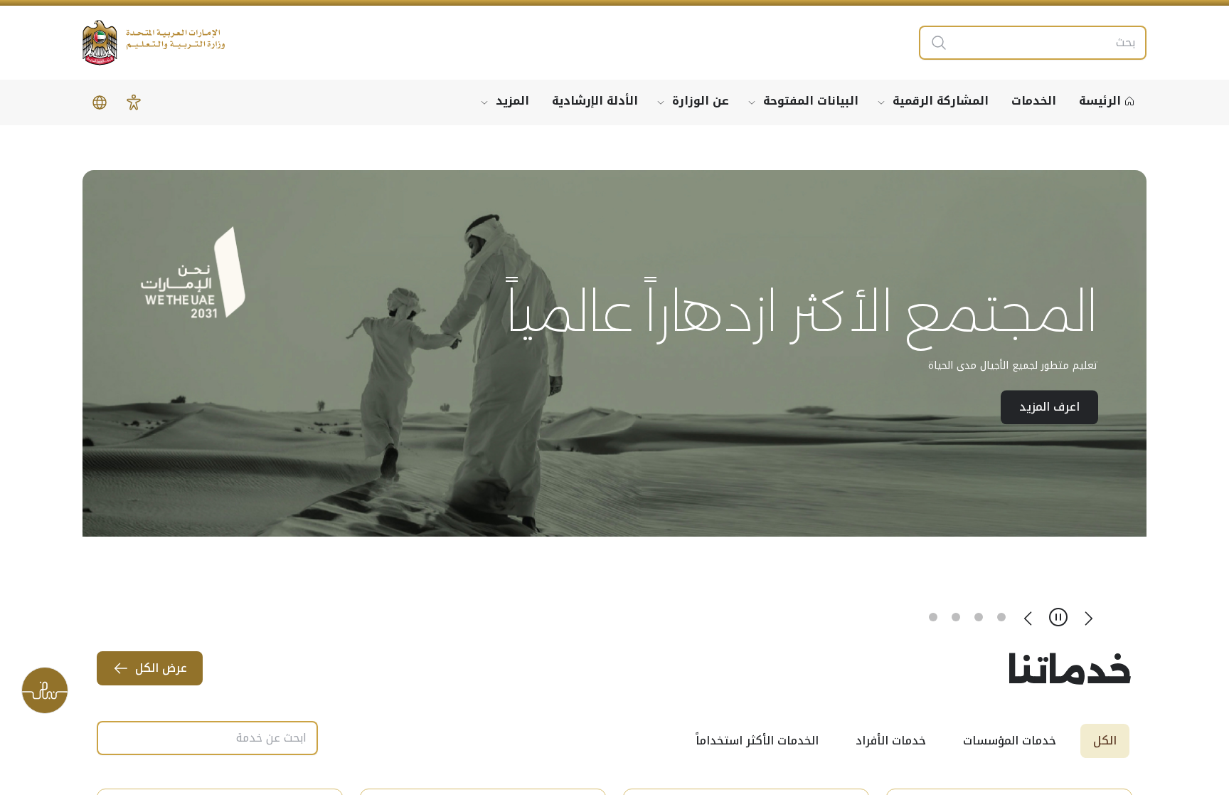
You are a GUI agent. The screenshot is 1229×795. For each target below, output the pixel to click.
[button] (134, 102)
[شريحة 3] (955, 617)
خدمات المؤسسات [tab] (1009, 741)
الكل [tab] (1105, 741)
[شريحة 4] (933, 617)
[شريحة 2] (978, 617)
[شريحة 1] (1001, 617)
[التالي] (1028, 617)
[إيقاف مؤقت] (1058, 617)
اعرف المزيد (1049, 485)
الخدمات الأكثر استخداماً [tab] (757, 741)
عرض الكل (161, 668)
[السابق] (1088, 617)
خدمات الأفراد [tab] (891, 741)
